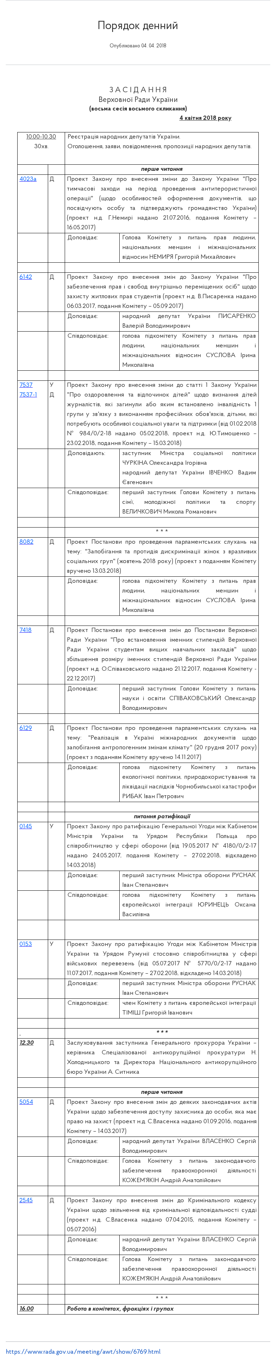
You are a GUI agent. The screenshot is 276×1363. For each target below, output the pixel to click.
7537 (26, 385)
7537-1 (28, 395)
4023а (28, 179)
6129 (25, 728)
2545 (26, 1201)
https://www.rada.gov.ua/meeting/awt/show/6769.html (83, 1352)
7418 (25, 630)
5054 (26, 1102)
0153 (25, 944)
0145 (25, 827)
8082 (26, 542)
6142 (25, 277)
